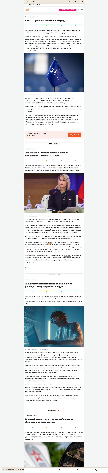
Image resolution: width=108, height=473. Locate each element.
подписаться (74, 135)
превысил (41, 387)
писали (78, 244)
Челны (27, 5)
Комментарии (54, 144)
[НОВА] (67, 10)
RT (27, 303)
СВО (26, 267)
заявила (49, 242)
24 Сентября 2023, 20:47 (31, 17)
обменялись (29, 251)
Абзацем (62, 434)
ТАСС (36, 106)
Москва (35, 5)
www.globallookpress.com (50, 94)
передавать (67, 255)
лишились (28, 398)
